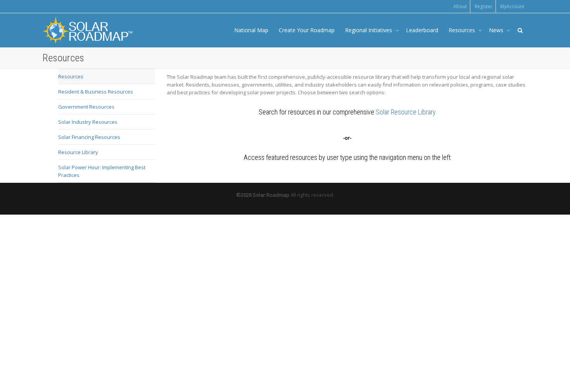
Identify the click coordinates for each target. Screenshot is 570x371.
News (497, 30)
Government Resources (86, 106)
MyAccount (512, 6)
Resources (463, 30)
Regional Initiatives (369, 30)
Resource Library (78, 152)
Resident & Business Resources (95, 91)
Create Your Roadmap (307, 30)
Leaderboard (422, 30)
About (460, 6)
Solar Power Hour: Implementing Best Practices (101, 171)
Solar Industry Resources (87, 121)
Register (483, 6)
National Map (251, 30)
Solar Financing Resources (89, 136)
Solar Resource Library (406, 112)
